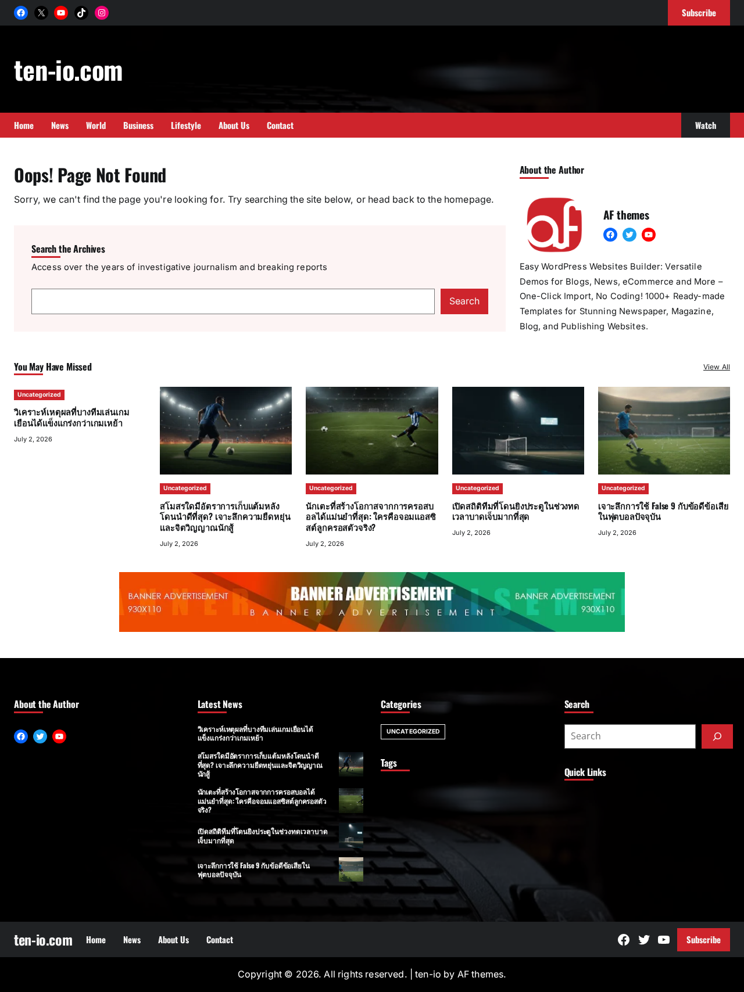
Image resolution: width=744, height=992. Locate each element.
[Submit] (717, 736)
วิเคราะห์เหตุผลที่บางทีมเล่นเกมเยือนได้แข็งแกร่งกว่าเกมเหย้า (71, 417)
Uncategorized (39, 394)
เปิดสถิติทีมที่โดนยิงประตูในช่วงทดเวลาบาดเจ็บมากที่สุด (516, 511)
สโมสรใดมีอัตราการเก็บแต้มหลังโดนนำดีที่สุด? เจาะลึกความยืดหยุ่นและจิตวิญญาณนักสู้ (225, 516)
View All (716, 366)
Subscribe (703, 939)
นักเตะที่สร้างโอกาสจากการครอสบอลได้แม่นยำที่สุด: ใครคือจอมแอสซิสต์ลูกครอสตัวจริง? (370, 516)
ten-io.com (68, 69)
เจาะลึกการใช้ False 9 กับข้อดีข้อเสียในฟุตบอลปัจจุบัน (663, 511)
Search (464, 301)
